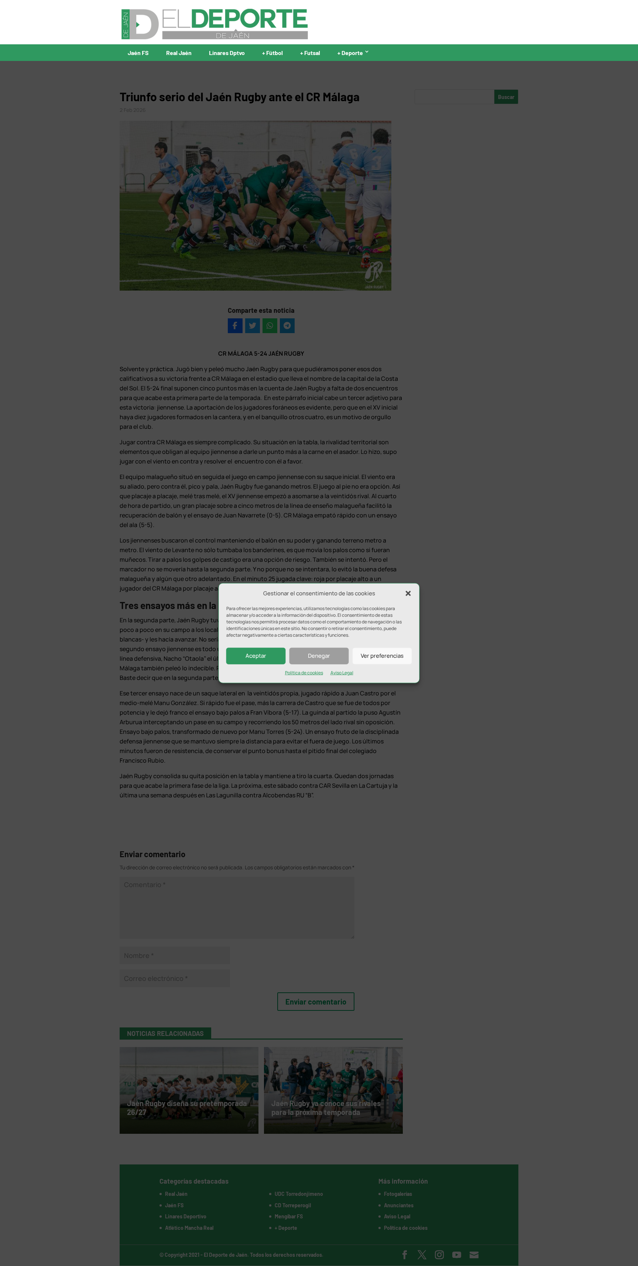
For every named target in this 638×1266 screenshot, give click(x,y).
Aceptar (256, 656)
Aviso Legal (341, 673)
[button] (408, 593)
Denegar (319, 656)
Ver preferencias (382, 656)
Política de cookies (304, 673)
